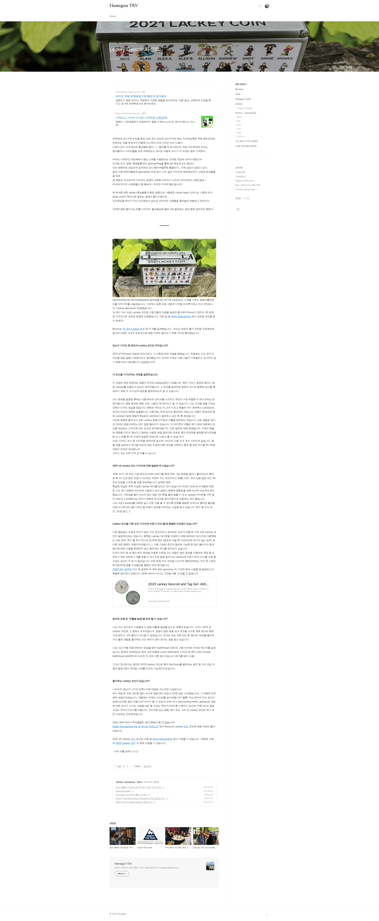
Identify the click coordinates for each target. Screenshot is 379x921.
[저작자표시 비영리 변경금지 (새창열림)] (147, 766)
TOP (267, 915)
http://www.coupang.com (128, 92)
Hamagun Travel (243, 99)
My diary (239, 89)
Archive (239, 104)
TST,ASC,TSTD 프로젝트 (246, 141)
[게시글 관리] (127, 766)
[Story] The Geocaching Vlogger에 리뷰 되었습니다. (140, 798)
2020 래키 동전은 (122, 569)
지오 (186, 726)
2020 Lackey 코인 (126, 743)
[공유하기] (124, 766)
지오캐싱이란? (240, 176)
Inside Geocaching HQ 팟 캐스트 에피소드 (136, 726)
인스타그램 (238, 209)
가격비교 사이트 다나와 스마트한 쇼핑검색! (141, 117)
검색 (260, 6)
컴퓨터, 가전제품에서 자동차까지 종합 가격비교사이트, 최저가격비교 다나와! (155, 123)
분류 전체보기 (241, 84)
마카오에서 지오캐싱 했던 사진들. (131, 794)
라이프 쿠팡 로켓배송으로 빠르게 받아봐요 (141, 96)
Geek (237, 94)
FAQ (238, 121)
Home (113, 16)
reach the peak (123, 791)
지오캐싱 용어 (240, 172)
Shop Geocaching (181, 316)
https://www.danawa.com (128, 113)
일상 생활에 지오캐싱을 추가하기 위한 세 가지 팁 (138, 787)
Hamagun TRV (124, 6)
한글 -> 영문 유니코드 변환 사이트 (248, 185)
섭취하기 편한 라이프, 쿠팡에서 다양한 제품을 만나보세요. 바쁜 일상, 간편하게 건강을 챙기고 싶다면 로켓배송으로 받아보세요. (163, 102)
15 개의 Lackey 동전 (134, 328)
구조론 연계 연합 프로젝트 (246, 146)
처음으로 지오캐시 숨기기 (244, 181)
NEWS (239, 117)
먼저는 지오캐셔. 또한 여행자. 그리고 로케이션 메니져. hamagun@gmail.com (147, 868)
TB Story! (241, 136)
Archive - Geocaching (125, 782)
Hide (239, 129)
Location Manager (245, 108)
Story (139, 782)
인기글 (246, 198)
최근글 (238, 198)
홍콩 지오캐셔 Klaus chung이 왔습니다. (134, 802)
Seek (239, 132)
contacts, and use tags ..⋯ (246, 189)
